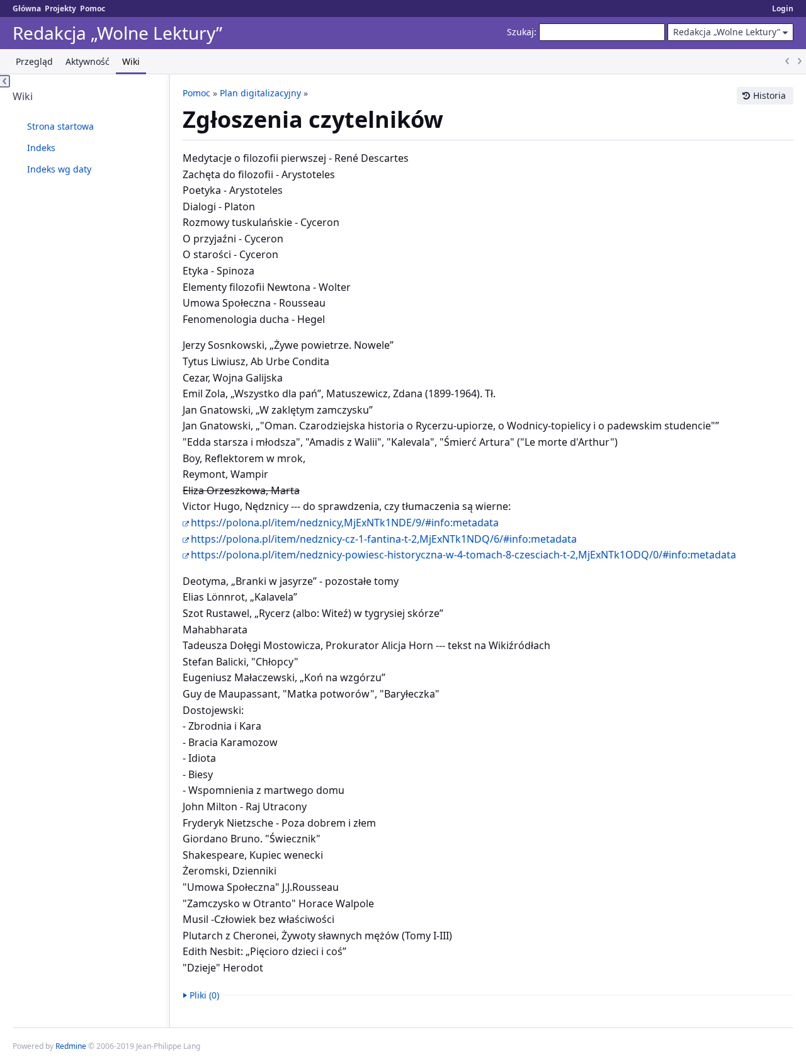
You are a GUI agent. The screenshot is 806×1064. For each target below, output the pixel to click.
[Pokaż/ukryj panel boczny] (5, 81)
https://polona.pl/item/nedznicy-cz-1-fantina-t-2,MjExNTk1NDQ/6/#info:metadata (384, 539)
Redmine (70, 1046)
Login (782, 8)
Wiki (131, 61)
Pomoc (92, 8)
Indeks (41, 148)
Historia (769, 95)
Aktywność (87, 61)
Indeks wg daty (59, 169)
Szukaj (520, 32)
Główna (27, 8)
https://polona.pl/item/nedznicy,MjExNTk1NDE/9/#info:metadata (345, 522)
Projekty (60, 8)
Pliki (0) (204, 995)
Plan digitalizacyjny (260, 93)
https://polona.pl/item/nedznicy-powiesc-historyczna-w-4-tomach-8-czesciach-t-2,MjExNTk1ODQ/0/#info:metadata (463, 555)
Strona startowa (60, 126)
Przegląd (34, 61)
